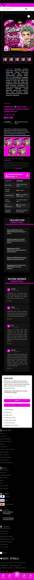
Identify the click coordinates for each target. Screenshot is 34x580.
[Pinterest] (14, 571)
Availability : (7, 122)
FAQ (1, 483)
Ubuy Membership (5, 457)
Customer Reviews (5, 475)
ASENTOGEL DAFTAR (6, 568)
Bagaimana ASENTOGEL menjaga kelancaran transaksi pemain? (16, 258)
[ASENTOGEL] (7, 6)
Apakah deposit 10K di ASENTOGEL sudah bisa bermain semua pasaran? (16, 250)
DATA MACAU (4, 534)
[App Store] (4, 559)
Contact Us (3, 436)
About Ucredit (4, 486)
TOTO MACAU (4, 547)
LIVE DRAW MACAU (5, 528)
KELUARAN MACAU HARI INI (7, 539)
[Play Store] (14, 559)
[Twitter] (10, 571)
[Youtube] (7, 571)
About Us (2, 433)
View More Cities (5, 550)
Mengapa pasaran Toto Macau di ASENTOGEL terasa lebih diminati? (16, 266)
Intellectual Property (6, 441)
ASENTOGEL (9, 69)
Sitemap (2, 444)
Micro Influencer (4, 454)
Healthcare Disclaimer (6, 462)
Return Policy (3, 478)
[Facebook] (1, 571)
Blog (1, 480)
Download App (4, 470)
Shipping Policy (4, 452)
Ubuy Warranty (4, 460)
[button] (28, 16)
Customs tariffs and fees (7, 449)
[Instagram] (4, 571)
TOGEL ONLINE (4, 544)
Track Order (3, 447)
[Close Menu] (1, 7)
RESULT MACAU (4, 531)
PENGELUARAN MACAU (6, 542)
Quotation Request (5, 439)
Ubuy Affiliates (4, 488)
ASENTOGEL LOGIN (15, 565)
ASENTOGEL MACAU (20, 568)
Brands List (3, 472)
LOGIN (17, 405)
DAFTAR (17, 400)
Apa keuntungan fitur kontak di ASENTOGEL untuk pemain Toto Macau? (16, 240)
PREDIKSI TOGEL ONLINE (6, 536)
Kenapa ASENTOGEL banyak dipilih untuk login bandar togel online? (16, 231)
